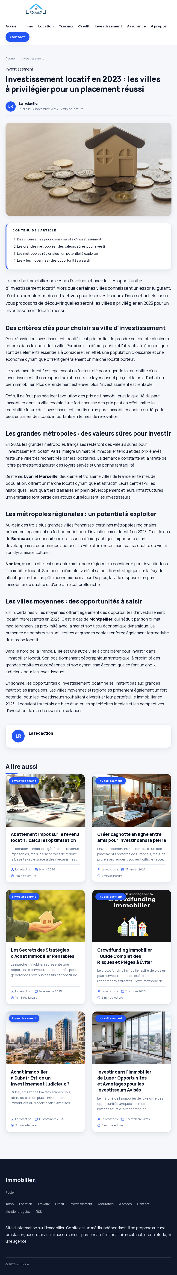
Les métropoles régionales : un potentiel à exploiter (57, 253)
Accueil (12, 26)
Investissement (108, 26)
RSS (39, 1212)
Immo (28, 26)
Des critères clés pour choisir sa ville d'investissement (59, 239)
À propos (159, 26)
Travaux (66, 26)
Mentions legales (18, 1212)
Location (46, 26)
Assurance (136, 26)
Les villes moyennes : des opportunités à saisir (53, 260)
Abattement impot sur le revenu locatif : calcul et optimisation (45, 837)
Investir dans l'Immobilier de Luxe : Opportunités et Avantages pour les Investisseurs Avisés (124, 1081)
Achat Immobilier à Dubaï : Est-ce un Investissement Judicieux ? (40, 1078)
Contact (17, 37)
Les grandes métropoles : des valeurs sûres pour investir (61, 246)
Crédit (84, 26)
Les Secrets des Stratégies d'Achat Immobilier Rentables (42, 953)
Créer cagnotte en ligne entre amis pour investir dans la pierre (131, 837)
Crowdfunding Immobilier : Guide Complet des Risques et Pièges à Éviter (124, 956)
